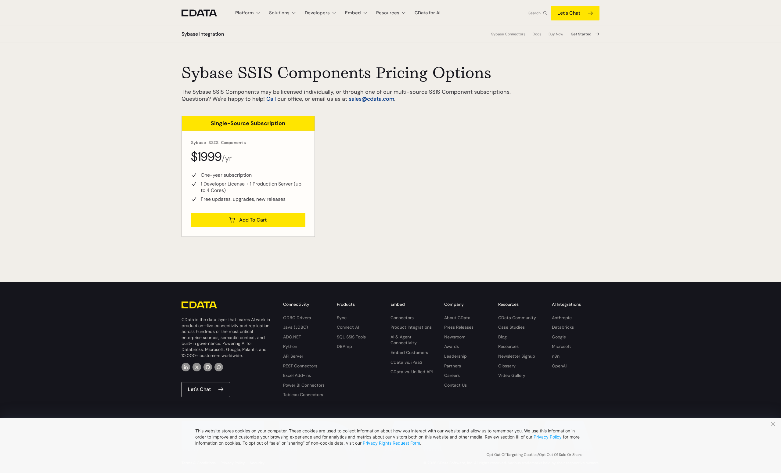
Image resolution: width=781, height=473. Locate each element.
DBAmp (344, 346)
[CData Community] (218, 367)
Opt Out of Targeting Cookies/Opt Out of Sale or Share (534, 454)
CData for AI (428, 13)
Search (534, 13)
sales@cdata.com (371, 99)
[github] (207, 367)
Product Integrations (411, 327)
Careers (452, 375)
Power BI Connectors (304, 385)
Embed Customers (409, 352)
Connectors (402, 317)
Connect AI (348, 327)
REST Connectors (300, 366)
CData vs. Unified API (411, 371)
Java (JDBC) (295, 327)
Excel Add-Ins (297, 375)
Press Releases (458, 327)
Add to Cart (253, 220)
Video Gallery (511, 375)
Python (290, 346)
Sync (342, 317)
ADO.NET (292, 337)
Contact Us (455, 385)
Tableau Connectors (303, 394)
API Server (293, 356)
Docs (537, 34)
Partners (452, 366)
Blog (502, 337)
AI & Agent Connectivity (403, 340)
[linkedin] (186, 367)
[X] (197, 367)
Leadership (455, 356)
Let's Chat (568, 13)
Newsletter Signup (516, 356)
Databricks (563, 327)
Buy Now (556, 34)
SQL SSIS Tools (351, 337)
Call (271, 99)
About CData (457, 317)
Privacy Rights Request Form (391, 443)
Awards (451, 346)
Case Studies (511, 327)
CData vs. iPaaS (406, 362)
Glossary (507, 366)
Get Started (581, 34)
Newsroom (455, 337)
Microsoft (561, 346)
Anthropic (562, 317)
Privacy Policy (548, 436)
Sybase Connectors (508, 34)
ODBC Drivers (297, 317)
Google (559, 337)
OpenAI (559, 366)
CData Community (517, 317)
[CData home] (204, 13)
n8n (556, 356)
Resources (508, 346)
